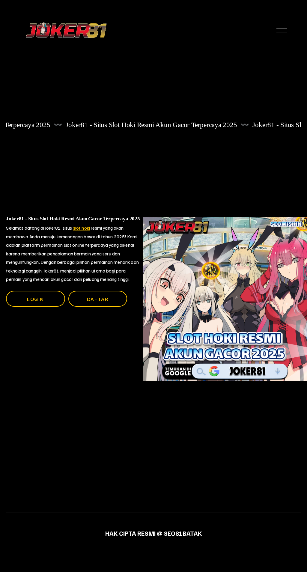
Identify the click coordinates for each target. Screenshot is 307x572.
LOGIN (35, 298)
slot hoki (81, 228)
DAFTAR (98, 298)
